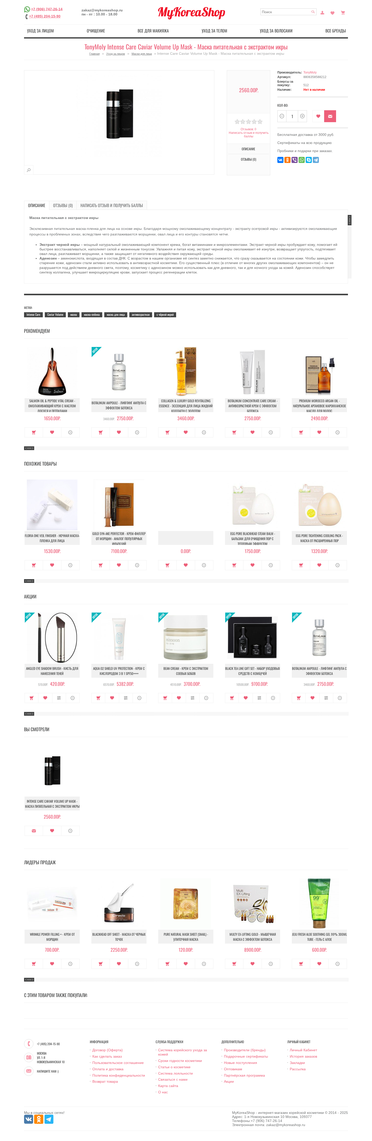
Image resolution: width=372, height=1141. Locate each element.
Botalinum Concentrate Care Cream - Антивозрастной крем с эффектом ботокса (253, 405)
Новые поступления (240, 1063)
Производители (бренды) (245, 1050)
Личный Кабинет (303, 1050)
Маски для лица (142, 53)
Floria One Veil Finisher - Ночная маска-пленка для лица (52, 538)
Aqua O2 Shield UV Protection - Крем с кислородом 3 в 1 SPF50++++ (119, 671)
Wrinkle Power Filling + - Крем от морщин (52, 937)
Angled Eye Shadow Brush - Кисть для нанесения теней (52, 671)
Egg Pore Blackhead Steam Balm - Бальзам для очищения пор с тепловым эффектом (252, 538)
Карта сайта (168, 1086)
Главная (94, 53)
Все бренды (335, 31)
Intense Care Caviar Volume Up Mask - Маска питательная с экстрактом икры (52, 804)
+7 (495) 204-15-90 (44, 16)
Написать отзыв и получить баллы (111, 205)
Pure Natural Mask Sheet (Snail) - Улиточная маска (186, 937)
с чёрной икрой (165, 314)
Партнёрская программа (244, 1075)
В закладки (318, 116)
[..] (185, 538)
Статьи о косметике (174, 1067)
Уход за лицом (40, 31)
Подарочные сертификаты (246, 1056)
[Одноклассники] (287, 160)
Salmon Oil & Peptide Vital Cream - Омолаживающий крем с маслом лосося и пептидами (52, 405)
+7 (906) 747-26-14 (47, 9)
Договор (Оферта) (107, 1050)
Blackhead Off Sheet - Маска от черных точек (119, 937)
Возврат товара (105, 1081)
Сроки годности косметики (180, 1061)
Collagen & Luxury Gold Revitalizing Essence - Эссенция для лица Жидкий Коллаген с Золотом (186, 405)
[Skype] (309, 160)
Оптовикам (233, 1069)
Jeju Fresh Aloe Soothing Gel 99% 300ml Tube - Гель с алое (319, 937)
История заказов (303, 1056)
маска (73, 314)
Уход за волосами (276, 31)
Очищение (96, 31)
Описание (36, 205)
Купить (34, 432)
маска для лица (116, 314)
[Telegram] (316, 160)
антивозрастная (141, 314)
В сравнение (59, 698)
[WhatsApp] (302, 160)
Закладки (297, 1063)
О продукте (70, 432)
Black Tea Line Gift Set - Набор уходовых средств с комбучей (252, 671)
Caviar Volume (55, 314)
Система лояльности (175, 1073)
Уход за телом (214, 31)
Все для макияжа (153, 31)
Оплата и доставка (107, 1069)
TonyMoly (310, 72)
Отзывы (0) (63, 205)
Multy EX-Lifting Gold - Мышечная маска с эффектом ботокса (253, 937)
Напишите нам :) (47, 1071)
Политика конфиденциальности (118, 1075)
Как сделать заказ (107, 1056)
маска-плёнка (92, 314)
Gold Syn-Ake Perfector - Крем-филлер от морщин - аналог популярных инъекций (119, 538)
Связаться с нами (173, 1079)
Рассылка (298, 1069)
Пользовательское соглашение (118, 1063)
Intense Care (33, 314)
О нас (163, 1092)
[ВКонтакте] (280, 160)
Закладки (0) (332, 12)
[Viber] (295, 160)
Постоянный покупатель (322, 12)
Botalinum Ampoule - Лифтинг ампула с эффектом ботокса (119, 405)
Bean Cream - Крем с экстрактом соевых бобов (185, 671)
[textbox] (288, 11)
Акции (229, 1081)
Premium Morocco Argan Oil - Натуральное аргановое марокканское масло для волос (319, 405)
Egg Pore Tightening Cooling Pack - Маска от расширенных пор (319, 538)
